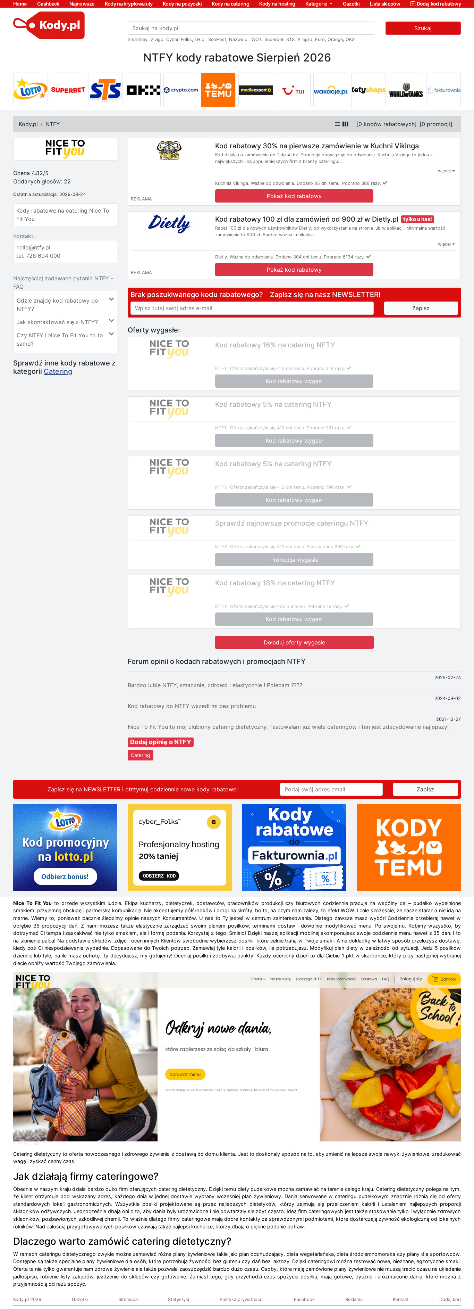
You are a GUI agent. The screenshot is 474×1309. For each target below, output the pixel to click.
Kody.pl (28, 124)
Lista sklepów (385, 4)
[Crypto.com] (180, 90)
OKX (350, 39)
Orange (335, 39)
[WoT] (406, 90)
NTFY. (222, 368)
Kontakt (401, 1299)
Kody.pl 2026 (27, 1299)
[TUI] (293, 90)
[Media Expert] (255, 90)
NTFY (52, 124)
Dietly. (221, 257)
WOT (256, 39)
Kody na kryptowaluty (129, 4)
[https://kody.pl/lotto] (65, 846)
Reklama (354, 1299)
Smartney (137, 39)
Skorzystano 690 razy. (331, 546)
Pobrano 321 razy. (326, 427)
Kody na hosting (277, 4)
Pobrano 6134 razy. (344, 257)
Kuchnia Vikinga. (232, 183)
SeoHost (217, 39)
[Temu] (218, 90)
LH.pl (200, 39)
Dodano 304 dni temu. (299, 257)
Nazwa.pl (238, 39)
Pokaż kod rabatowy (294, 195)
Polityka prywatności (241, 1299)
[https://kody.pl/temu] (409, 846)
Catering (58, 371)
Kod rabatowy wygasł (294, 381)
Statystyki (178, 1299)
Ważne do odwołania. (273, 183)
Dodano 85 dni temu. (319, 183)
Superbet (273, 39)
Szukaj (423, 28)
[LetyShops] (368, 90)
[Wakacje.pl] (330, 90)
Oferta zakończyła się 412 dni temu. (267, 368)
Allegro (304, 39)
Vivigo (156, 39)
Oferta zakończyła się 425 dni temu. (268, 606)
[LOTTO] (30, 90)
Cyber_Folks (179, 39)
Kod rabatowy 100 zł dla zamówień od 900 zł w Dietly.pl (306, 219)
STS (290, 39)
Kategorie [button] (317, 4)
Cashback (48, 4)
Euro (320, 39)
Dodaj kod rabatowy (439, 4)
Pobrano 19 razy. (325, 606)
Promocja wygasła (294, 559)
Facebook (304, 1299)
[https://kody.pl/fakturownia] (294, 846)
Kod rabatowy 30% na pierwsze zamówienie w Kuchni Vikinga (317, 146)
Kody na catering (230, 4)
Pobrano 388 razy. (361, 183)
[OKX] (143, 90)
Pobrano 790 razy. (326, 487)
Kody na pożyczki (182, 4)
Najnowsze (81, 4)
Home (20, 4)
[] (386, 124)
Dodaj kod (450, 1299)
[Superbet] (68, 90)
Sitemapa (128, 1299)
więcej (445, 170)
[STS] (105, 90)
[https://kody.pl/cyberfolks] (180, 846)
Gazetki (351, 4)
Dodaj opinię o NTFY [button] (160, 742)
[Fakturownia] (443, 90)
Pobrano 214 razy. (326, 368)
